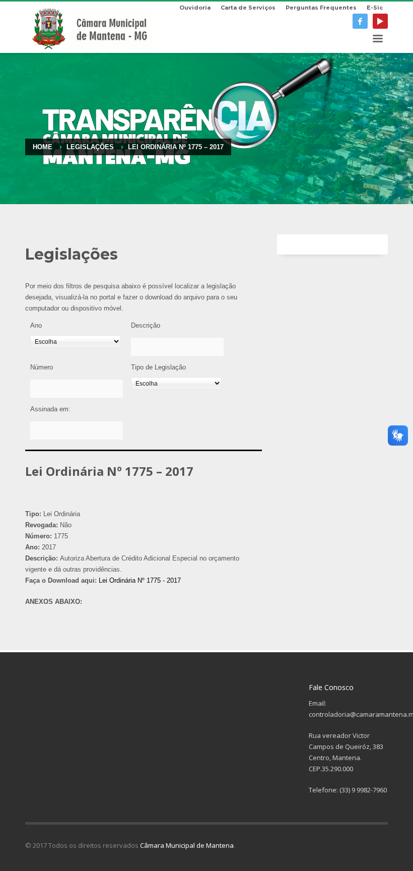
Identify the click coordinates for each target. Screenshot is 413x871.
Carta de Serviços (248, 7)
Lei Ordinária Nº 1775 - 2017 (140, 580)
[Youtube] (380, 21)
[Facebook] (360, 21)
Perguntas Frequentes (321, 7)
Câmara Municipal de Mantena (187, 845)
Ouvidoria (195, 7)
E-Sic (375, 7)
